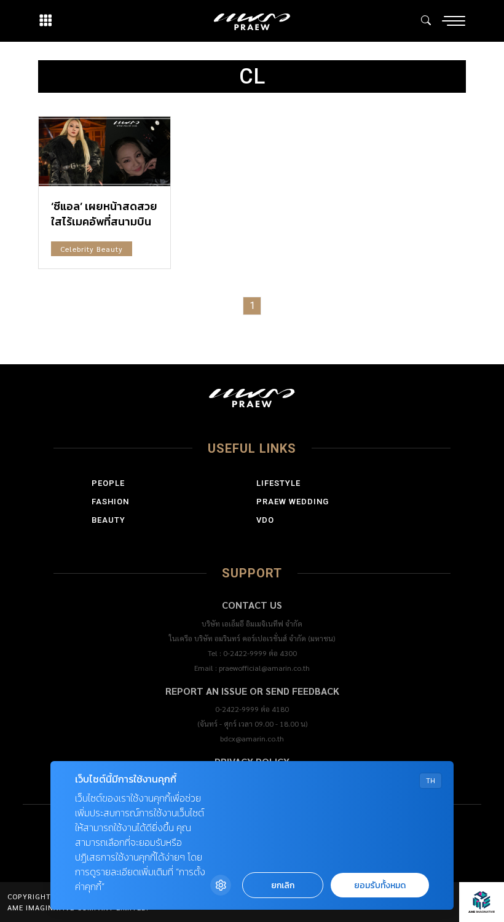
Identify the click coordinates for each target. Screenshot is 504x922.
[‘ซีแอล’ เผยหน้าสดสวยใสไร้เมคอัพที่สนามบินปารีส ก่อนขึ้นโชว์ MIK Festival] (104, 151)
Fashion (110, 501)
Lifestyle (278, 483)
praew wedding (292, 501)
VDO (265, 520)
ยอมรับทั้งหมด (380, 885)
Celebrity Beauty (91, 249)
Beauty (108, 520)
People (108, 483)
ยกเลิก (282, 885)
